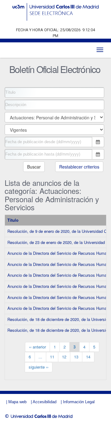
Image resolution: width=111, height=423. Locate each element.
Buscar (34, 167)
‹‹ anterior (37, 347)
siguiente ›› (38, 367)
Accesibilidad (44, 402)
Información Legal (79, 402)
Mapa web (17, 402)
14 (88, 357)
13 (76, 357)
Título (12, 220)
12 (64, 357)
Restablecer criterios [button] (79, 167)
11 (52, 357)
